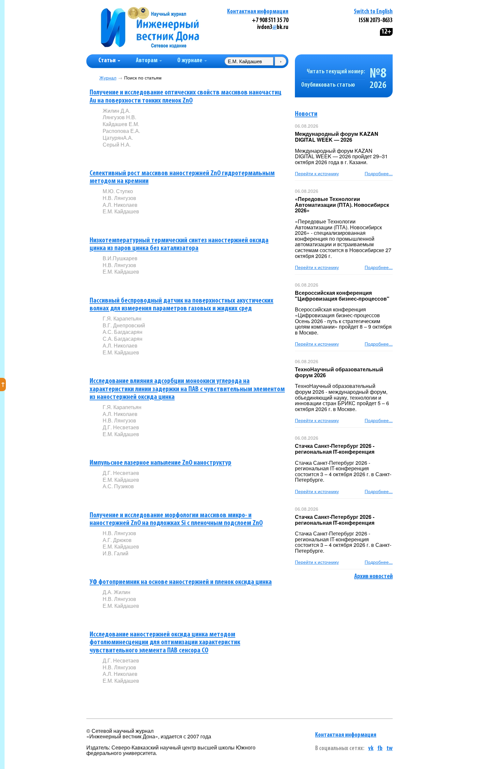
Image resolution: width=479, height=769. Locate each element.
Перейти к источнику (317, 173)
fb (380, 749)
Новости (306, 114)
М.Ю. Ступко (118, 191)
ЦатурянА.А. (118, 137)
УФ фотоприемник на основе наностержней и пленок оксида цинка (181, 582)
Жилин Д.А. (116, 110)
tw (389, 749)
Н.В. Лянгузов (119, 198)
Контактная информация (257, 12)
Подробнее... (379, 173)
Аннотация (116, 155)
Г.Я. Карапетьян (122, 318)
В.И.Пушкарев (120, 258)
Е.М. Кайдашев (121, 211)
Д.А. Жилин (116, 592)
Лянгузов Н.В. (119, 117)
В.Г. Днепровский (124, 325)
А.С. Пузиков (118, 486)
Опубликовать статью (328, 85)
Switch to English (373, 12)
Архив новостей (373, 576)
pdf (152, 155)
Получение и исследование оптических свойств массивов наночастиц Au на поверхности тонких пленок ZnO (186, 97)
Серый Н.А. (117, 144)
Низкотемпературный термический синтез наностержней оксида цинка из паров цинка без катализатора (179, 244)
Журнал (107, 78)
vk (370, 749)
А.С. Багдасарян (122, 331)
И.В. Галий (115, 553)
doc (179, 155)
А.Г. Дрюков (117, 540)
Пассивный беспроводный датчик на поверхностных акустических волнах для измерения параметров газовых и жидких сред (181, 305)
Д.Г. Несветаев (121, 427)
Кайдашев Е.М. (121, 124)
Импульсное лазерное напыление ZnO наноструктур (160, 463)
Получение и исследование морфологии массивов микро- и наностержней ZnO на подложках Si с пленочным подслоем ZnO (176, 519)
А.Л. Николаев (120, 204)
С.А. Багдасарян (122, 338)
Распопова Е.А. (121, 131)
